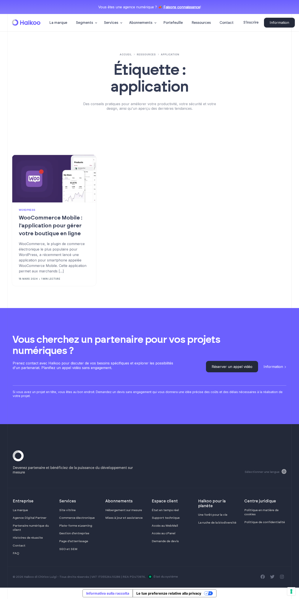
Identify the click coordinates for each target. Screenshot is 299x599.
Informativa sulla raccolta (107, 593)
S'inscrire (251, 22)
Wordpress (27, 210)
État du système (165, 576)
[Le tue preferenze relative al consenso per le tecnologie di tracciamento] (291, 591)
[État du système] (150, 577)
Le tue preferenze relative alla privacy (168, 593)
